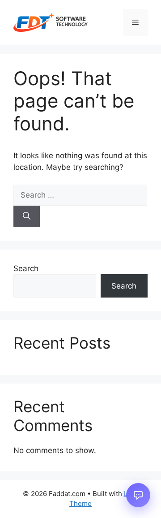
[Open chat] (138, 495)
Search (25, 268)
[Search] (26, 216)
